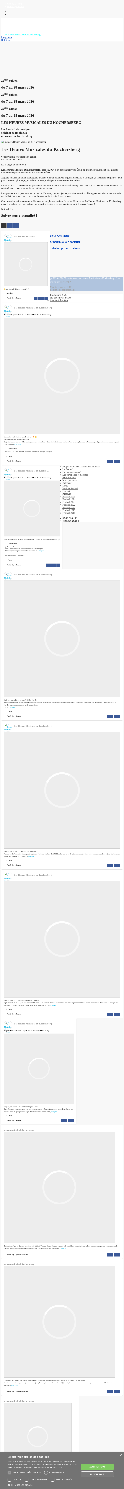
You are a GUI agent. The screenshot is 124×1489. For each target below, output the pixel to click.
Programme (6, 37)
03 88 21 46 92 (14, 3)
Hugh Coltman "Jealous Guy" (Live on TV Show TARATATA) (26, 1031)
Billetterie (5, 40)
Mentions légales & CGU (62, 287)
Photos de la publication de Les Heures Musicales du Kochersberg (27, 315)
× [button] (120, 1455)
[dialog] (62, 1470)
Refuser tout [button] (97, 1474)
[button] (42, 1485)
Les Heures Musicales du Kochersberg (33, 236)
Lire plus (17, 444)
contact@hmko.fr (15, 6)
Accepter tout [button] (97, 1467)
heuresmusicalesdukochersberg (19, 1130)
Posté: (14, 298)
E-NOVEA (65, 282)
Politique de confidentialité (62, 290)
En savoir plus (56, 1467)
